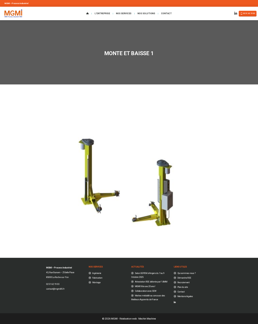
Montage (96, 282)
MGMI (114, 318)
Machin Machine (147, 318)
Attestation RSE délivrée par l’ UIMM (151, 282)
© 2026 (106, 318)
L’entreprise (102, 13)
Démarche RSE (184, 278)
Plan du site (183, 287)
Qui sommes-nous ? (187, 273)
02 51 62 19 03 (249, 13)
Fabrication (97, 278)
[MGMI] (13, 13)
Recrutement (184, 282)
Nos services (124, 13)
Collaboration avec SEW (145, 291)
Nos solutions (146, 13)
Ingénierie (96, 273)
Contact (166, 13)
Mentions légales (185, 296)
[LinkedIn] (236, 13)
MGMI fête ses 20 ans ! (145, 286)
